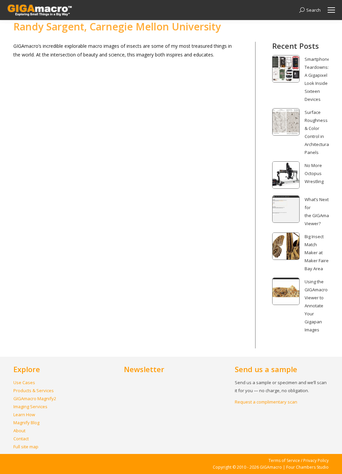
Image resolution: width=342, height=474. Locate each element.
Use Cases (24, 382)
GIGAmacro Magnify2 (34, 399)
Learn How (24, 415)
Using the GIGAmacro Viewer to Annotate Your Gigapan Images (316, 306)
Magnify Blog (26, 423)
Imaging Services (30, 407)
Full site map (25, 447)
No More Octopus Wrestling (314, 173)
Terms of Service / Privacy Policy (299, 460)
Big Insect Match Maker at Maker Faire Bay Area (317, 252)
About (19, 431)
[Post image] (286, 69)
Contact (21, 439)
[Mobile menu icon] (331, 10)
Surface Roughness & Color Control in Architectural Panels (317, 132)
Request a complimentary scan (266, 402)
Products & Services (33, 390)
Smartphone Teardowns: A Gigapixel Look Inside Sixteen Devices (317, 79)
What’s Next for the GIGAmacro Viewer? (320, 211)
